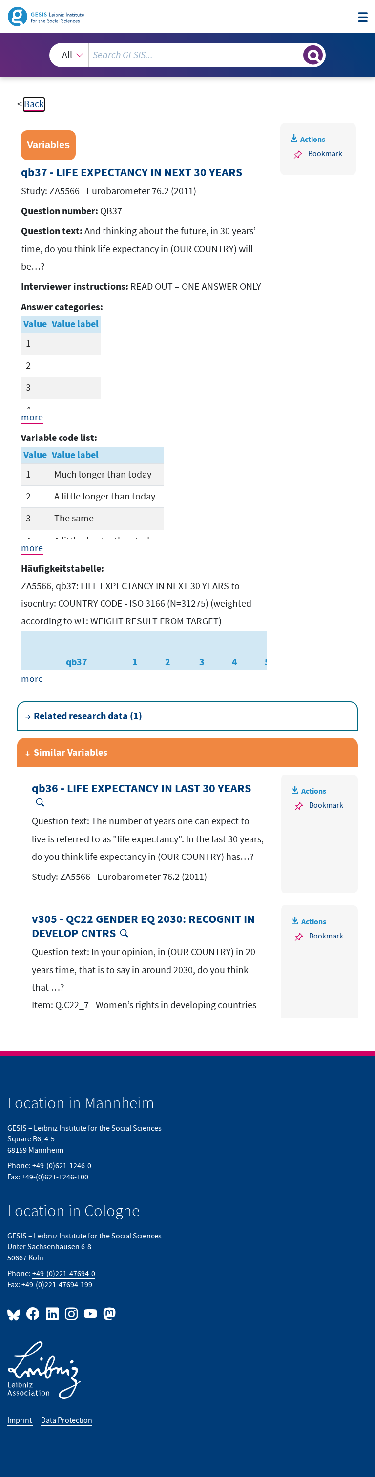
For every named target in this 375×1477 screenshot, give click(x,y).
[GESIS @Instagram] (72, 1313)
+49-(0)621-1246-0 (61, 1166)
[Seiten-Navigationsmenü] (363, 17)
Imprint (20, 1421)
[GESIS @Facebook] (33, 1313)
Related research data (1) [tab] (88, 716)
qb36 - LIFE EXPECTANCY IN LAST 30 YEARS (141, 788)
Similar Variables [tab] (70, 752)
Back (34, 104)
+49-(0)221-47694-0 (63, 1274)
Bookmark (325, 154)
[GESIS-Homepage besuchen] (46, 16)
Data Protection (66, 1421)
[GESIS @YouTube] (91, 1313)
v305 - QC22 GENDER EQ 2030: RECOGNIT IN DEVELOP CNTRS (143, 926)
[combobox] (187, 55)
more (32, 417)
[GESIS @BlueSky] (15, 1313)
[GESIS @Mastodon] (108, 1313)
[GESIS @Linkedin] (52, 1313)
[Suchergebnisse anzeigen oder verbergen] (313, 55)
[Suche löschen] (295, 54)
